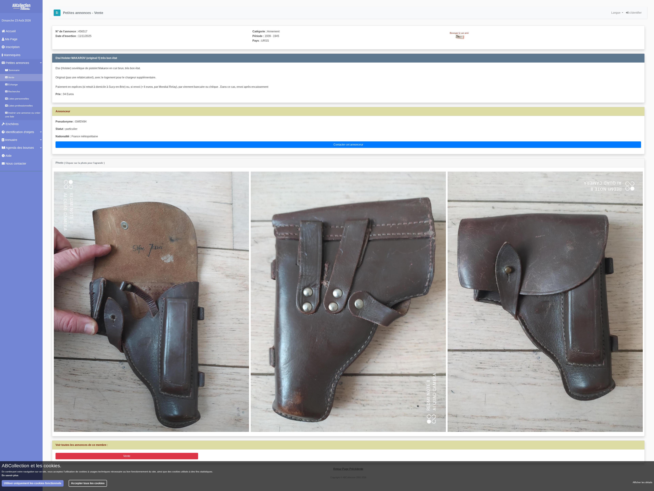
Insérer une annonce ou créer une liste (22, 114)
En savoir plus (10, 475)
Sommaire (14, 70)
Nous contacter (15, 163)
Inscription (12, 47)
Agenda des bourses (19, 147)
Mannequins (11, 55)
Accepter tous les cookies (88, 483)
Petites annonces (17, 63)
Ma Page (10, 39)
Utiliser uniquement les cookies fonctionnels (32, 483)
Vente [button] (126, 456)
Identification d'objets (19, 132)
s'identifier (635, 12)
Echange (12, 84)
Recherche (13, 91)
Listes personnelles (18, 98)
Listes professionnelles (20, 105)
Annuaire (10, 140)
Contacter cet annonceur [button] (348, 144)
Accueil (10, 31)
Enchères (12, 124)
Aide (8, 155)
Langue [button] (616, 12)
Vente (10, 77)
